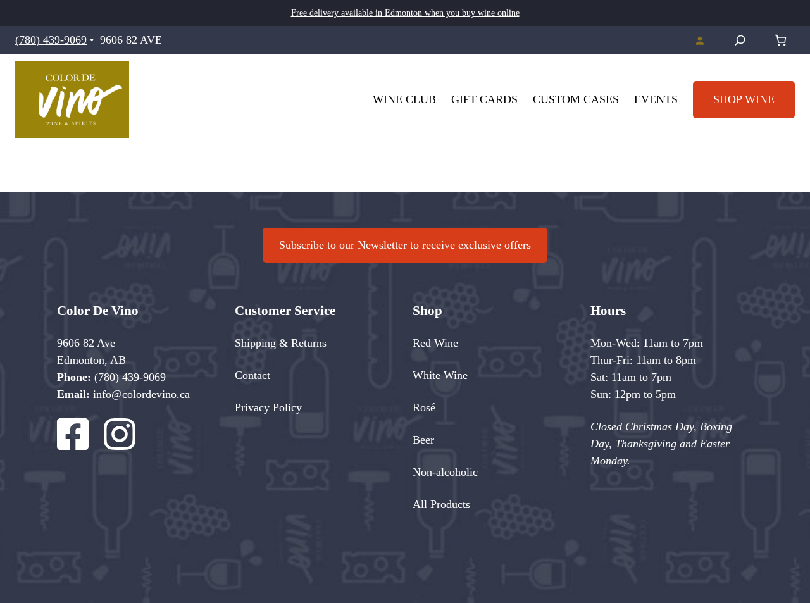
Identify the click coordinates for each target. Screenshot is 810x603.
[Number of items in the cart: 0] (780, 40)
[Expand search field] (740, 40)
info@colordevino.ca (141, 394)
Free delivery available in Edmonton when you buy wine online (405, 13)
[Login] (699, 40)
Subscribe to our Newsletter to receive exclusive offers (405, 245)
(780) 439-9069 (51, 40)
